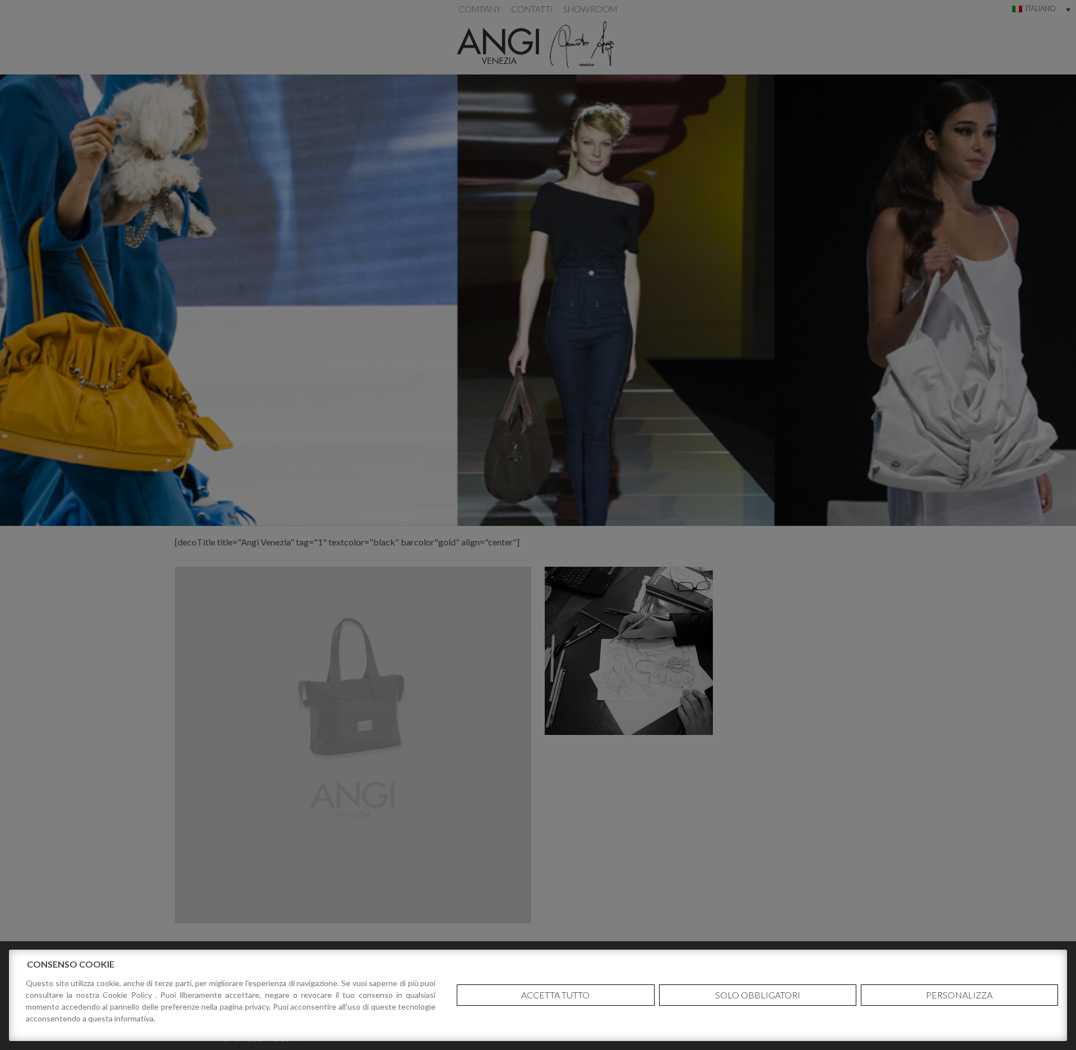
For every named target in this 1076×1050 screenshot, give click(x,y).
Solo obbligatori (757, 994)
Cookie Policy (129, 995)
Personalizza (959, 994)
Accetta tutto (555, 994)
